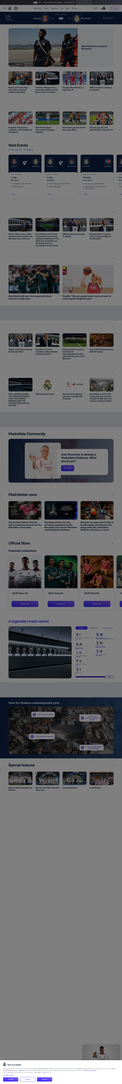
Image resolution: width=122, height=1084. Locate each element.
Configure (27, 1079)
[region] (61, 1072)
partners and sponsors (90, 1070)
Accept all (10, 1079)
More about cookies (8, 1075)
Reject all (44, 1079)
